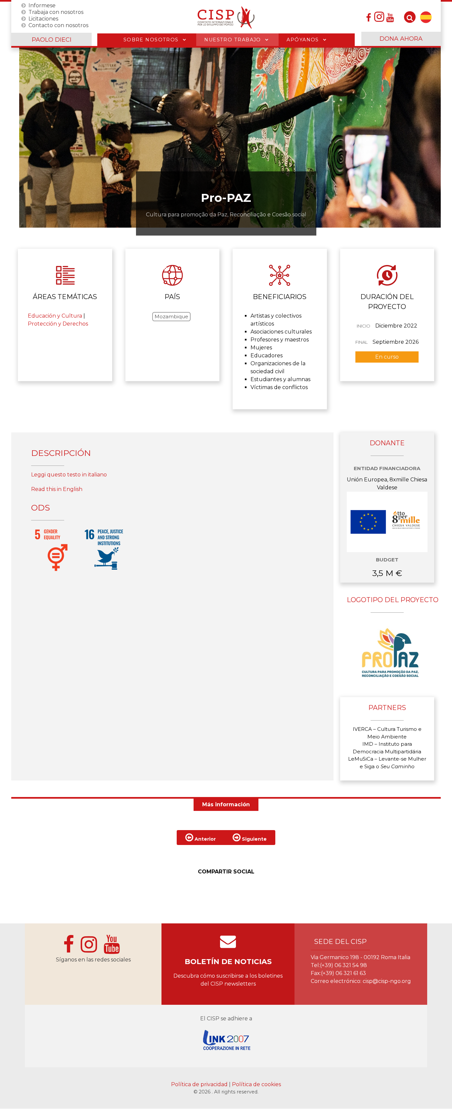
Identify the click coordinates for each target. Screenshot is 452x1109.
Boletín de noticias (228, 961)
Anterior (204, 839)
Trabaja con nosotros (55, 12)
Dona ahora (401, 38)
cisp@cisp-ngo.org (387, 981)
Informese (42, 5)
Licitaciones (43, 18)
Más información (226, 804)
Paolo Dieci (51, 39)
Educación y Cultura (55, 316)
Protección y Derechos (58, 324)
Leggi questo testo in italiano (69, 474)
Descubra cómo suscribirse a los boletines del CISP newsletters (228, 980)
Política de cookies (256, 1084)
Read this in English (56, 489)
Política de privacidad (200, 1084)
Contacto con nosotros (58, 25)
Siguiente (254, 839)
